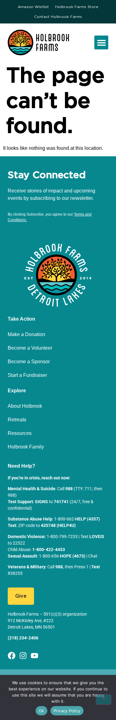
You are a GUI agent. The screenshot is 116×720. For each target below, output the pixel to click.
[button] (101, 42)
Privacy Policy (67, 710)
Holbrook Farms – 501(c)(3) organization (47, 614)
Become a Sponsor (29, 361)
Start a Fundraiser (27, 375)
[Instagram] (23, 655)
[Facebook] (11, 655)
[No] (103, 699)
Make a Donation (26, 334)
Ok (41, 710)
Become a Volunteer (30, 348)
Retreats (17, 419)
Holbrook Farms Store (76, 7)
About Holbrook (25, 406)
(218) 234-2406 (23, 637)
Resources (20, 433)
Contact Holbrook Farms (58, 17)
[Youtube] (34, 655)
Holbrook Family (26, 446)
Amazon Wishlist (33, 7)
